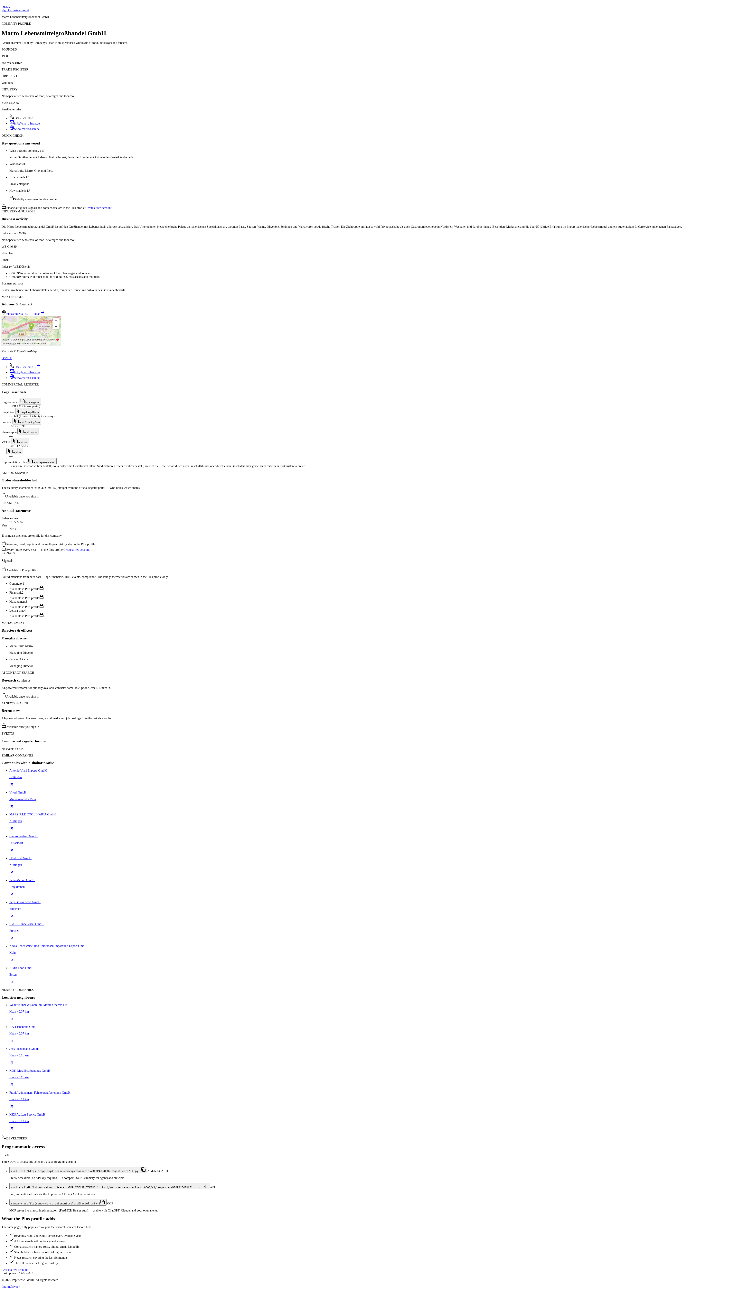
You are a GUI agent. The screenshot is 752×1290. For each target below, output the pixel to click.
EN (8, 6)
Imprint (6, 1286)
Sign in (6, 10)
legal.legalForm (30, 412)
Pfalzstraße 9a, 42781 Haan (23, 313)
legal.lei (17, 452)
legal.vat (22, 442)
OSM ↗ (7, 358)
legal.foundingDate (29, 422)
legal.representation (44, 462)
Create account (19, 10)
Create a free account (98, 207)
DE (4, 6)
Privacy (15, 1286)
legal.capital (30, 432)
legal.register (32, 402)
